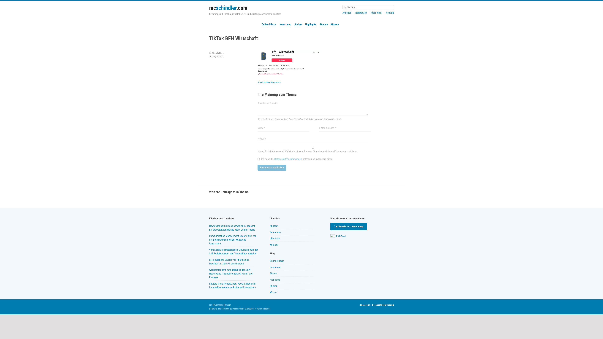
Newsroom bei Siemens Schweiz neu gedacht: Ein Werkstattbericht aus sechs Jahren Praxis (232, 227)
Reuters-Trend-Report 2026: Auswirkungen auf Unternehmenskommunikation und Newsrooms (232, 285)
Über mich (376, 12)
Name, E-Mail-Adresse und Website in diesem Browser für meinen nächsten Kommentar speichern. (307, 151)
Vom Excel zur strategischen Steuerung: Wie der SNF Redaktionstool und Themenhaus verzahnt (233, 251)
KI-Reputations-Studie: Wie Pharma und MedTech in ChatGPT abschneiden (229, 261)
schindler (228, 8)
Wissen (335, 24)
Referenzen (361, 12)
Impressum (365, 305)
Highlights (310, 24)
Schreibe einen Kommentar (269, 82)
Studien (324, 24)
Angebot (346, 12)
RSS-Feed (340, 236)
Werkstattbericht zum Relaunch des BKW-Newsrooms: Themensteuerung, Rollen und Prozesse (231, 273)
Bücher (298, 24)
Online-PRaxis (269, 24)
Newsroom (285, 24)
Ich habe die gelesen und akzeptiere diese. (297, 159)
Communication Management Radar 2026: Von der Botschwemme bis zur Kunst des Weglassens (232, 239)
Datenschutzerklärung (383, 305)
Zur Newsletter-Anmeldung (348, 226)
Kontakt (390, 12)
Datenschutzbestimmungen (288, 159)
